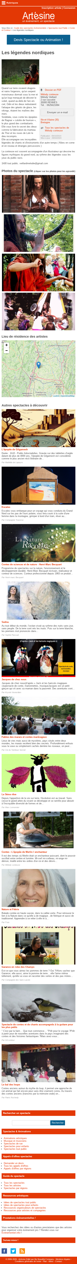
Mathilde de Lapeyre (14, 462)
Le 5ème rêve (9, 794)
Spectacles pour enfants (16, 1146)
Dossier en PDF (53, 90)
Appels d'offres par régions (17, 1168)
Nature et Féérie (10, 909)
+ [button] (6, 345)
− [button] (6, 350)
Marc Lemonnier (12, 807)
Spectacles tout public (15, 1149)
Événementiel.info (11, 1232)
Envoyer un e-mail (57, 112)
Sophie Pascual (12, 635)
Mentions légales (63, 1259)
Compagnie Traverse (14, 520)
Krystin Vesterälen (13, 692)
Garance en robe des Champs (18, 967)
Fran (7, 922)
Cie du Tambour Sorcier (15, 750)
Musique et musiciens (15, 1141)
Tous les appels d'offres (16, 1166)
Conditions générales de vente (28, 1261)
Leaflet (56, 395)
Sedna (5, 622)
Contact (58, 1261)
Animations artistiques (15, 1138)
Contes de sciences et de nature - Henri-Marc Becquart (32, 564)
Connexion (69, 8)
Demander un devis (14, 1163)
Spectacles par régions (16, 1188)
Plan (45, 1261)
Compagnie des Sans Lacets (17, 980)
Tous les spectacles (14, 1182)
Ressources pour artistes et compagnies (25, 1210)
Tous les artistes (12, 1185)
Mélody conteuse (49, 94)
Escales (6, 507)
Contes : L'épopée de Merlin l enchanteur (24, 852)
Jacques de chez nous (14, 679)
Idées (51, 1261)
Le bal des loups (11, 1084)
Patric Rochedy (12, 1097)
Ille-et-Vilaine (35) (50, 119)
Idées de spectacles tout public (20, 1202)
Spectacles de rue (13, 1143)
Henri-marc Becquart (14, 577)
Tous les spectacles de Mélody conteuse (57, 129)
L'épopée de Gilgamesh (15, 449)
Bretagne (45, 122)
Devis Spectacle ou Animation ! (38, 40)
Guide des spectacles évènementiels (30, 28)
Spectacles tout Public (58, 28)
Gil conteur (10, 1040)
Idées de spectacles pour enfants (21, 1205)
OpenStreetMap (67, 395)
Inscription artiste (51, 8)
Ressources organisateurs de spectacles (25, 1207)
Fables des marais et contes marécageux (24, 737)
